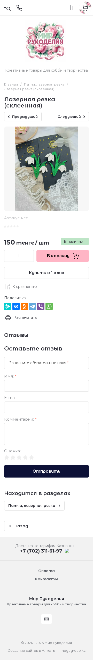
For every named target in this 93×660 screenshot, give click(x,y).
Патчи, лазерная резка (44, 84)
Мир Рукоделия (46, 598)
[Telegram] (32, 306)
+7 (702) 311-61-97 (41, 551)
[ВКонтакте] (16, 306)
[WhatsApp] (49, 306)
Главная (11, 84)
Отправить (46, 471)
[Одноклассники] (24, 306)
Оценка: (12, 451)
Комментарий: (20, 419)
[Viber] (40, 306)
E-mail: (10, 398)
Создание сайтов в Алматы (32, 650)
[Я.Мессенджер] (7, 306)
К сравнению (24, 286)
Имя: (10, 376)
